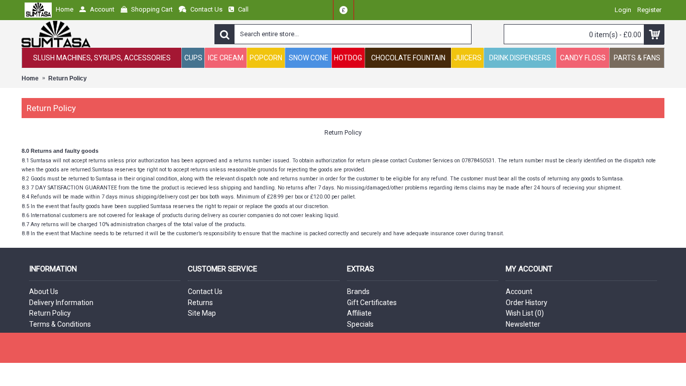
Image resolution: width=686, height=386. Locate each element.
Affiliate (359, 313)
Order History (526, 303)
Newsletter (523, 324)
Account (519, 291)
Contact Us (205, 291)
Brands (358, 291)
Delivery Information (61, 303)
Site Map (202, 313)
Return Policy (50, 313)
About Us (43, 291)
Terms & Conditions (60, 324)
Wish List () (525, 313)
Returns (200, 303)
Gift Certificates (372, 303)
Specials (360, 324)
